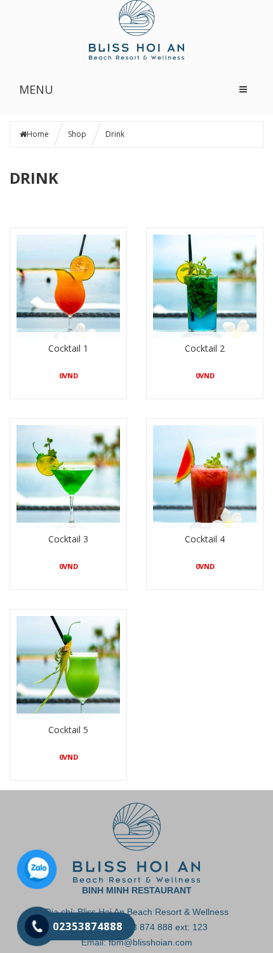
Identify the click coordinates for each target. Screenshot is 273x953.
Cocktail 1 (68, 348)
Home (38, 134)
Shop (77, 134)
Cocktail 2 (205, 348)
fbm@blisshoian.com (150, 942)
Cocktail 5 (68, 730)
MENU (36, 89)
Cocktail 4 (205, 539)
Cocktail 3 (68, 539)
